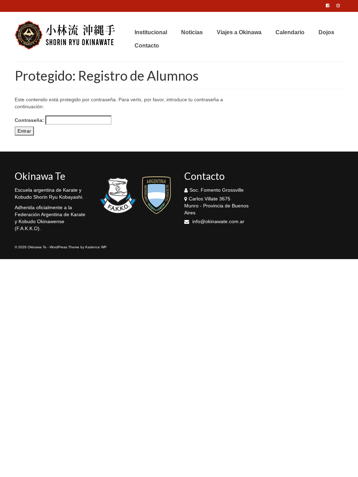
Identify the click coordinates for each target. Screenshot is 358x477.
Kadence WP (96, 247)
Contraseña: (30, 120)
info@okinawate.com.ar (217, 221)
